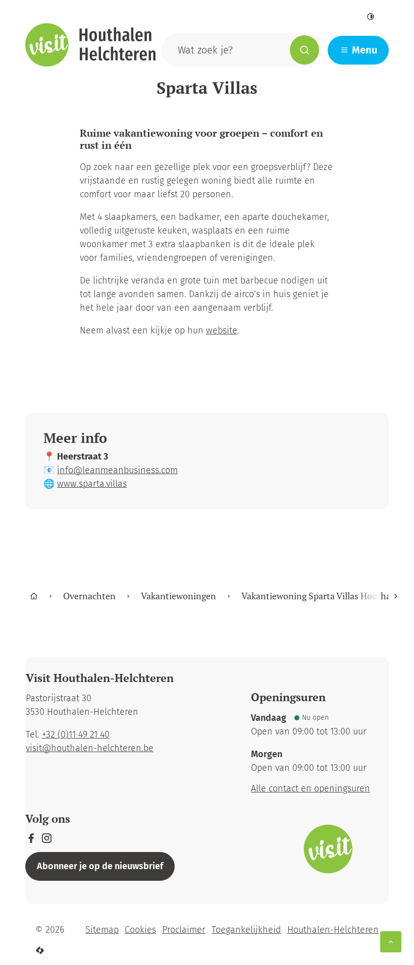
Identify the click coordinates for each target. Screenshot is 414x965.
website (221, 330)
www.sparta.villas (92, 483)
